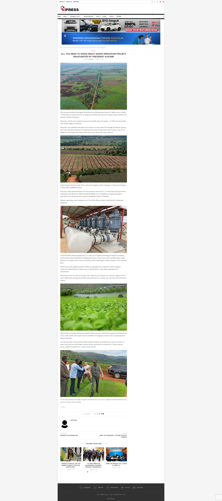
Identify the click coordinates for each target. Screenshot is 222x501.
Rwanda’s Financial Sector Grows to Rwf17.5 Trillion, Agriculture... (70, 465)
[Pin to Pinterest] (101, 414)
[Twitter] (155, 2)
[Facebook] (152, 2)
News (65, 16)
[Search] (163, 16)
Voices (98, 16)
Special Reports (88, 16)
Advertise (76, 1)
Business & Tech (75, 16)
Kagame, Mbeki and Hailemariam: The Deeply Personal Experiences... (93, 465)
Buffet (63, 407)
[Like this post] (96, 414)
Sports (104, 16)
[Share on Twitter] (99, 414)
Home (59, 16)
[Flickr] (160, 2)
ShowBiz (118, 16)
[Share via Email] (103, 414)
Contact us (69, 1)
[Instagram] (158, 2)
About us (61, 1)
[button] (62, 459)
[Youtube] (163, 2)
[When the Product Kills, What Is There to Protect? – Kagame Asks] (116, 454)
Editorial (91, 59)
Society (111, 16)
